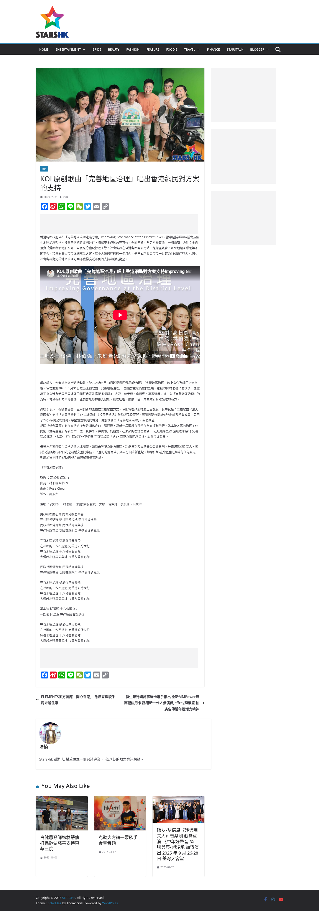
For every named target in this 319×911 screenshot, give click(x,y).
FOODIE (171, 49)
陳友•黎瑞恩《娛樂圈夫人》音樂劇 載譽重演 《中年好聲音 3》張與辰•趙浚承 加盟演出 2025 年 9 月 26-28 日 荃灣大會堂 (178, 844)
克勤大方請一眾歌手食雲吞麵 (118, 840)
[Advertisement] (119, 224)
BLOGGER (257, 49)
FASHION (133, 49)
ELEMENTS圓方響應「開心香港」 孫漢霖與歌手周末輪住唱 (78, 699)
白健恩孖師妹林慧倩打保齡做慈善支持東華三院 (59, 843)
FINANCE (213, 49)
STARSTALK (235, 49)
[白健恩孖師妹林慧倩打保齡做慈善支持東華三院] (62, 799)
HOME (44, 49)
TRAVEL (189, 49)
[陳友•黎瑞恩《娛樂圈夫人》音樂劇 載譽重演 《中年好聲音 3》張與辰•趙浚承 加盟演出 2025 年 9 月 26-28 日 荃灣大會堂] (178, 799)
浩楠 (65, 197)
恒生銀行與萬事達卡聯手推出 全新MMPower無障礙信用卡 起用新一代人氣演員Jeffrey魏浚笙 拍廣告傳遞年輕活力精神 (161, 703)
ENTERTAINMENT (68, 49)
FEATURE (152, 49)
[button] (83, 49)
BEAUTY (113, 49)
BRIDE (96, 49)
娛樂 (44, 168)
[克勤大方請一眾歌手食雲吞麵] (120, 799)
